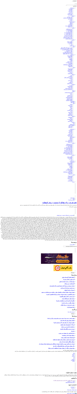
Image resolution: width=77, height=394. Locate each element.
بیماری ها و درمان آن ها (68, 34)
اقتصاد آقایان (70, 69)
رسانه (71, 75)
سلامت (73, 27)
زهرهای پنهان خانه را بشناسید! (68, 335)
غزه (71, 44)
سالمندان (70, 9)
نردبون (71, 94)
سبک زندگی (70, 10)
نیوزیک (73, 90)
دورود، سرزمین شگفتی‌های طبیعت (67, 329)
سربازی (71, 72)
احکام (71, 60)
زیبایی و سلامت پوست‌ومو (67, 37)
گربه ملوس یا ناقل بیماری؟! (68, 279)
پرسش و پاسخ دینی (69, 62)
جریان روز (70, 20)
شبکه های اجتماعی (69, 97)
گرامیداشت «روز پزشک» (69, 283)
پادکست (73, 122)
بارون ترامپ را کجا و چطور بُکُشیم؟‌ (67, 296)
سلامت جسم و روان (68, 25)
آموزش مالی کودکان (68, 88)
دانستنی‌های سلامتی (68, 38)
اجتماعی (73, 15)
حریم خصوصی (69, 95)
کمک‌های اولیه (70, 30)
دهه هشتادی (70, 24)
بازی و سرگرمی (69, 98)
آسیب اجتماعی (69, 16)
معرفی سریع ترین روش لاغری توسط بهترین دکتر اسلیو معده (62, 285)
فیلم (73, 103)
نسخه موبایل (69, 389)
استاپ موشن (70, 115)
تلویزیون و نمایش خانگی (68, 77)
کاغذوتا (71, 104)
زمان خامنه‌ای (72, 45)
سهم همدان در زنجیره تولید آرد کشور (66, 281)
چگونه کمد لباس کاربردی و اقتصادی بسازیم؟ (65, 300)
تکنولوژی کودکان (69, 99)
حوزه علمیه (70, 57)
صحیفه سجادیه (69, 61)
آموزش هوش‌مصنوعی (68, 92)
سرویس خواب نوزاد (71, 311)
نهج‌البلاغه (70, 59)
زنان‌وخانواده (72, 7)
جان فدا (72, 331)
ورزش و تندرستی (69, 28)
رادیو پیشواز (70, 127)
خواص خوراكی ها (69, 50)
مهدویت (71, 58)
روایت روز (70, 43)
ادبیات (71, 81)
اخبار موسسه (72, 124)
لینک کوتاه (75, 246)
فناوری (73, 91)
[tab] (72, 272)
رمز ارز (71, 93)
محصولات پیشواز (71, 125)
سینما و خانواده (69, 83)
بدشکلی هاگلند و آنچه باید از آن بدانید (66, 341)
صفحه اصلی (72, 197)
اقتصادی (73, 84)
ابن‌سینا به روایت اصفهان (69, 290)
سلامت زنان (70, 14)
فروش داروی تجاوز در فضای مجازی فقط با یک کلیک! (63, 339)
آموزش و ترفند (69, 96)
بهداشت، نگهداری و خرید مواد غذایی (66, 48)
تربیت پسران (70, 71)
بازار (73, 123)
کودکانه (71, 23)
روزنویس (70, 109)
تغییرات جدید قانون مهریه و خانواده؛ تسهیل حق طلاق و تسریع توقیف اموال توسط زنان (56, 343)
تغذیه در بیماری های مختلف (67, 53)
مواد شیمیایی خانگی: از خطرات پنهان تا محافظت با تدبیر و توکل (61, 348)
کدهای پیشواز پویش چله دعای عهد (67, 320)
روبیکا (73, 355)
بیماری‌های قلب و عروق (68, 32)
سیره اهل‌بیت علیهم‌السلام (67, 64)
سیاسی (73, 39)
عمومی (71, 19)
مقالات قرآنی (70, 65)
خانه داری (70, 11)
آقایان (73, 67)
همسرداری (70, 8)
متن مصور (70, 113)
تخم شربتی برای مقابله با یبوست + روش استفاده (60, 202)
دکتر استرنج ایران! (70, 307)
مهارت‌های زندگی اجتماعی (67, 17)
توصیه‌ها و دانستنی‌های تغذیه (67, 52)
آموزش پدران (70, 68)
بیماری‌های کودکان (69, 33)
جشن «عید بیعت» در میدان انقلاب (67, 305)
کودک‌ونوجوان (72, 21)
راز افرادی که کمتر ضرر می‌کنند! (67, 326)
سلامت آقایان (70, 73)
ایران (71, 40)
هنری (71, 79)
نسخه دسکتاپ (74, 389)
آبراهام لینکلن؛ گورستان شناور (68, 277)
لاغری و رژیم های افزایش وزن (67, 49)
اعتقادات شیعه (69, 55)
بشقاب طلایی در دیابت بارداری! (68, 302)
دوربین (71, 111)
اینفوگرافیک (70, 117)
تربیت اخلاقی (70, 26)
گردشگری (70, 82)
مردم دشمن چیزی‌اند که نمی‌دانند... (67, 288)
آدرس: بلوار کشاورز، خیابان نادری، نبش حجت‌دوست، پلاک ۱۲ (63, 380)
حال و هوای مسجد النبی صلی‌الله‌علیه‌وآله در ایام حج (63, 346)
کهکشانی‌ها (72, 101)
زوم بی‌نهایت (70, 105)
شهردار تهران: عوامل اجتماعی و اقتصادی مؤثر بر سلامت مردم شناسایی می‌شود (58, 292)
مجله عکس (72, 102)
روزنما (71, 107)
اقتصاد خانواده (70, 86)
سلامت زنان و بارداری (68, 35)
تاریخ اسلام (70, 66)
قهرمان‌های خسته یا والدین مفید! (67, 337)
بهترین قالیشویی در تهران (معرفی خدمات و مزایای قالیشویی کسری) (60, 294)
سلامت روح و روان (69, 31)
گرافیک (73, 116)
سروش (73, 356)
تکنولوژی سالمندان (69, 100)
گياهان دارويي (72, 244)
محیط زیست (70, 18)
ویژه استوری (70, 114)
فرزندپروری (70, 12)
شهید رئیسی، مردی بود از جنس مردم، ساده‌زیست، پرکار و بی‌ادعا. (60, 318)
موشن (71, 108)
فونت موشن (70, 112)
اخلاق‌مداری (70, 63)
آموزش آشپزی (69, 13)
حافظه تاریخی (70, 42)
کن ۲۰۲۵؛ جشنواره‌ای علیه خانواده (67, 324)
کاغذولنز (70, 106)
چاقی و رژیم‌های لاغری (68, 51)
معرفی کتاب (70, 80)
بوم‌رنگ (71, 118)
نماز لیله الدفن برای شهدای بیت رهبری (66, 333)
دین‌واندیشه (72, 54)
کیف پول (70, 85)
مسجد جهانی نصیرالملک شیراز (68, 298)
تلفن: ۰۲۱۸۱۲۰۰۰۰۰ (70, 381)
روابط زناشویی (69, 70)
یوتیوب (73, 359)
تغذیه (73, 46)
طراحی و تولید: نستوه (71, 393)
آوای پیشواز (70, 126)
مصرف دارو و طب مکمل (68, 36)
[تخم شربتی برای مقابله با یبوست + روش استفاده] (65, 215)
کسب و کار (70, 87)
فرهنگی (73, 74)
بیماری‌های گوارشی (69, 29)
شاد (73, 353)
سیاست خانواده (69, 41)
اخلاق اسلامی (70, 56)
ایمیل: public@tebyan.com (70, 382)
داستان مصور (70, 121)
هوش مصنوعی (69, 110)
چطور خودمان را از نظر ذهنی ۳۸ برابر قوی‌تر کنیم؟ (64, 322)
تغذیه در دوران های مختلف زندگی (66, 47)
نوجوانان (71, 22)
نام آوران (70, 78)
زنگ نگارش (70, 76)
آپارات (73, 354)
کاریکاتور (70, 120)
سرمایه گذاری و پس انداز (68, 89)
